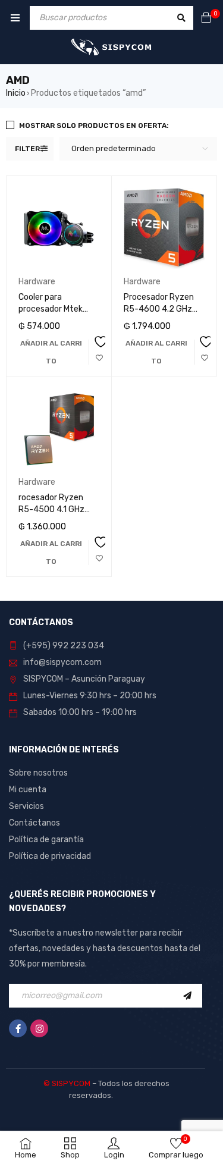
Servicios (26, 806)
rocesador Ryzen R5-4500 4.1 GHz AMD (51, 509)
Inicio (16, 93)
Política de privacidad (50, 856)
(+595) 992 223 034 (63, 646)
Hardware (36, 282)
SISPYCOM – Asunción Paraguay (84, 679)
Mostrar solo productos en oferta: (94, 125)
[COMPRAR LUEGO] (99, 350)
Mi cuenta (27, 790)
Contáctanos (34, 823)
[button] (50, 352)
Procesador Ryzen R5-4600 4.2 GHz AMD (159, 309)
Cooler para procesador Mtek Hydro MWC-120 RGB (57, 309)
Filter (27, 149)
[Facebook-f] (18, 1028)
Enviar (190, 996)
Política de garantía (46, 839)
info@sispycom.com (62, 662)
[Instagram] (39, 1028)
